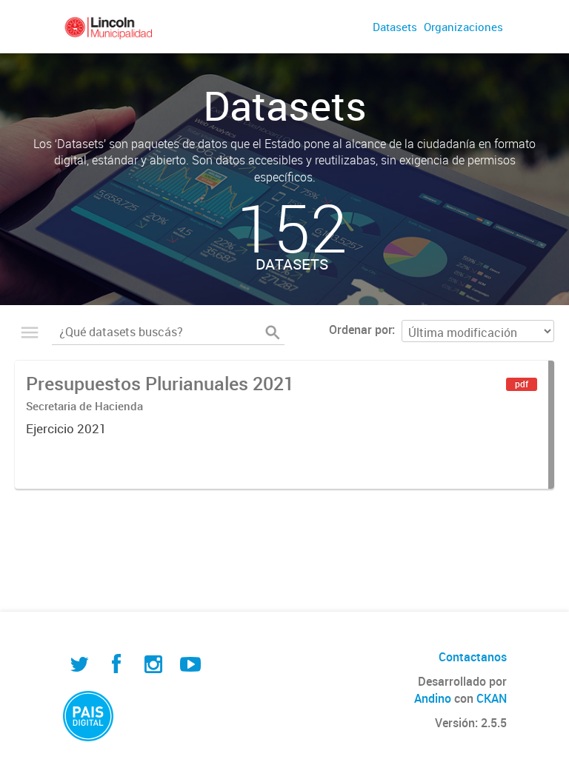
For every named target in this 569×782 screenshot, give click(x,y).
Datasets (395, 26)
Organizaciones (463, 26)
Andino (432, 698)
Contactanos (473, 657)
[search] (272, 332)
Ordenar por (360, 329)
